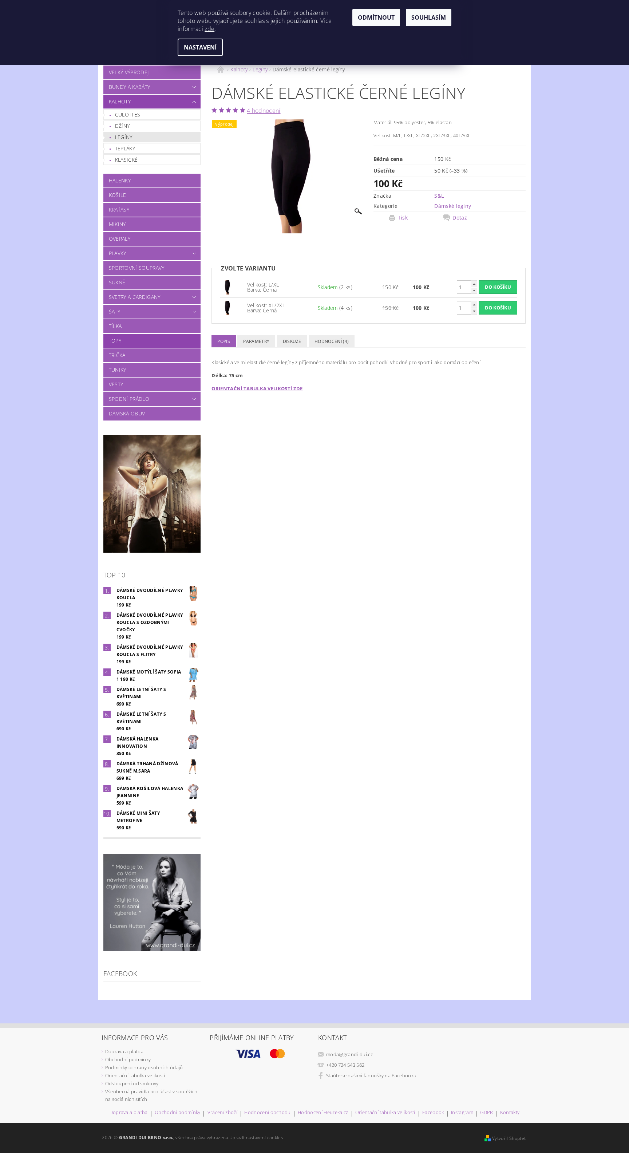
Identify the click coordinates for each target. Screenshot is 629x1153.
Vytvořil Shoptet (509, 1138)
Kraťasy (119, 209)
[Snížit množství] (474, 290)
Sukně (117, 282)
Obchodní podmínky (128, 1059)
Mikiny (117, 224)
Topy (115, 340)
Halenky (120, 180)
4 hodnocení (264, 111)
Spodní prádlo (129, 398)
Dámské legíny (452, 205)
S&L (439, 195)
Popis (223, 341)
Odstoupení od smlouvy (132, 1083)
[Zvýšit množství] (474, 283)
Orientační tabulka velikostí (135, 1075)
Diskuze (292, 341)
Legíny (123, 137)
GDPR (486, 1113)
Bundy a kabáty (129, 86)
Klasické (126, 159)
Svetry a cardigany (135, 296)
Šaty (114, 311)
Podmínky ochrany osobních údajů (144, 1067)
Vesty (116, 384)
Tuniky (117, 369)
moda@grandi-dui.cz (349, 1054)
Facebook (433, 1113)
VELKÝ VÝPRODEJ (129, 72)
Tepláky (125, 148)
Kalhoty (120, 101)
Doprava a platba (124, 1051)
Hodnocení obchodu (267, 1113)
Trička (117, 355)
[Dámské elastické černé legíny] (227, 286)
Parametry (256, 341)
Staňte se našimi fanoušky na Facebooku (371, 1075)
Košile (117, 194)
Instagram (462, 1113)
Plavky (117, 253)
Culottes (128, 114)
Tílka (115, 326)
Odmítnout (376, 17)
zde (209, 29)
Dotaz (459, 217)
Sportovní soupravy (137, 267)
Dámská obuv (127, 413)
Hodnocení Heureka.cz (323, 1113)
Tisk (403, 217)
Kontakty (510, 1113)
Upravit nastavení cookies (256, 1137)
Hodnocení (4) (331, 341)
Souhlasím (428, 17)
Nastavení (200, 47)
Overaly (119, 238)
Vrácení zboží (222, 1113)
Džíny (122, 125)
